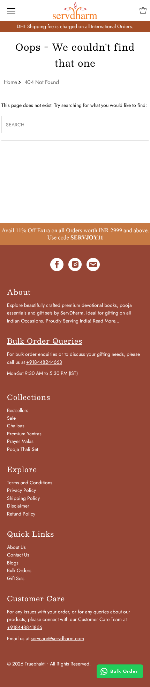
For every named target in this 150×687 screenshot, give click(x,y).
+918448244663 (44, 362)
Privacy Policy (21, 490)
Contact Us (18, 554)
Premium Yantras (24, 433)
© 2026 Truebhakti (26, 663)
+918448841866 (24, 627)
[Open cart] (143, 10)
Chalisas (15, 425)
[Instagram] (75, 265)
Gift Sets (15, 578)
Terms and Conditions (29, 482)
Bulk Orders (19, 570)
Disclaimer (18, 505)
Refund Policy (21, 513)
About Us (16, 547)
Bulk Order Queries (44, 341)
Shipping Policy (23, 498)
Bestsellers (17, 410)
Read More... (106, 320)
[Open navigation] (11, 10)
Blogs (12, 562)
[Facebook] (56, 265)
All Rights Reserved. (70, 663)
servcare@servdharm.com (57, 638)
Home (10, 82)
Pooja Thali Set (22, 449)
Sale (11, 417)
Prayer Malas (20, 441)
